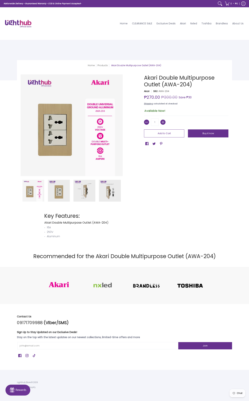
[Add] (163, 122)
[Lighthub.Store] (18, 23)
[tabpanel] (124, 226)
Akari (146, 91)
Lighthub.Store (24, 382)
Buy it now (208, 133)
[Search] (220, 3)
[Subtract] (146, 122)
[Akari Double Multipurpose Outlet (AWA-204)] (33, 191)
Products (103, 65)
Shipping (148, 103)
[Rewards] (17, 390)
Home (91, 65)
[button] (231, 3)
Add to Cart (164, 133)
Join (205, 345)
